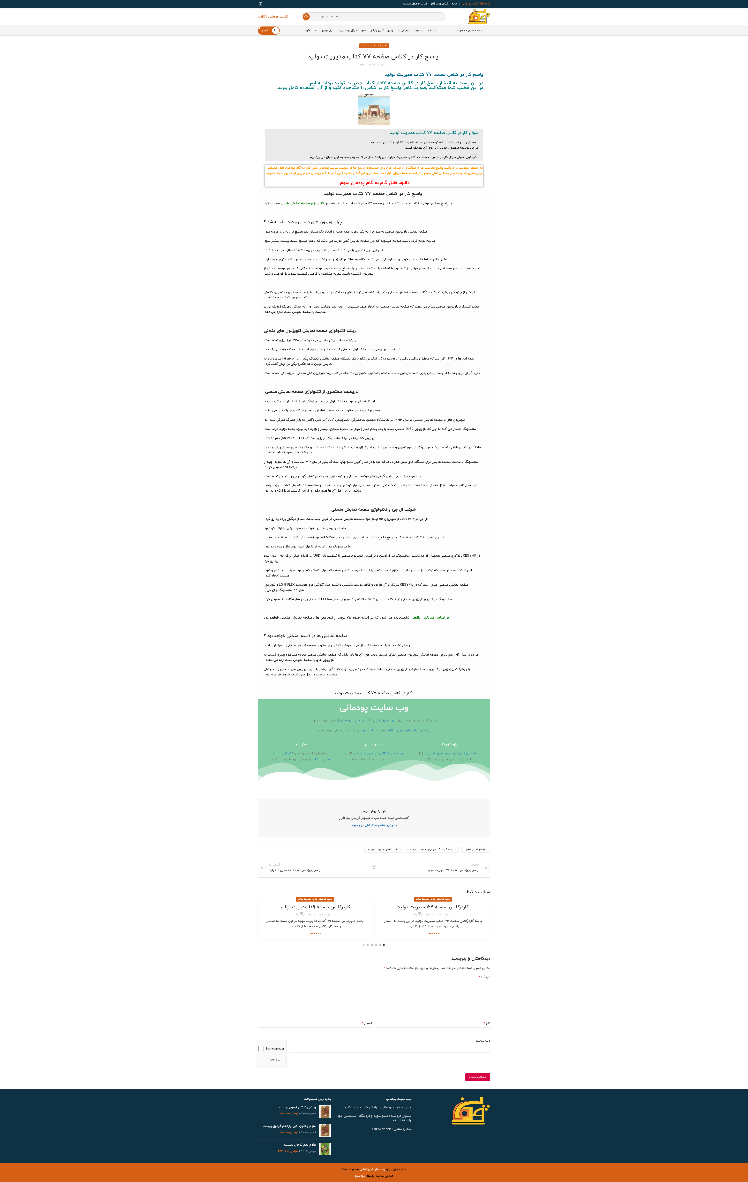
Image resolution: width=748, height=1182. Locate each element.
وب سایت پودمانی (353, 720)
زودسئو (360, 1176)
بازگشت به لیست (374, 867)
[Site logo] (479, 16)
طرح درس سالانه (399, 730)
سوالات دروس (368, 730)
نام (487, 1023)
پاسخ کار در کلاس (475, 849)
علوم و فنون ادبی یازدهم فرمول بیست (289, 1126)
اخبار (385, 45)
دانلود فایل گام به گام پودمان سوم (374, 183)
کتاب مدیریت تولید (371, 45)
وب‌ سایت (483, 1040)
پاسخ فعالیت (443, 899)
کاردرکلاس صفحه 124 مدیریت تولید (433, 907)
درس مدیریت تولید (384, 720)
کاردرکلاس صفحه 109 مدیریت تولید (315, 907)
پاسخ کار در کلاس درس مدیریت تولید (431, 849)
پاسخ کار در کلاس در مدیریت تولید (379, 753)
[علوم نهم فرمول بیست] (325, 1149)
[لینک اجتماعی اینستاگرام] (260, 4)
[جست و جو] (306, 16)
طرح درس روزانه (422, 730)
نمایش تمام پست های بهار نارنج (374, 825)
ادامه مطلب (433, 934)
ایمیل (367, 1023)
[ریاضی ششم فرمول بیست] (325, 1111)
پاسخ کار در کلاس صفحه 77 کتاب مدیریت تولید (373, 193)
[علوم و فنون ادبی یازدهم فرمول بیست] (325, 1130)
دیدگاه (484, 977)
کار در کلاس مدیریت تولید (383, 849)
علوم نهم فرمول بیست (300, 1145)
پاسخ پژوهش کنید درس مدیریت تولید (451, 753)
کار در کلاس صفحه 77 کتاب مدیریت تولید (373, 693)
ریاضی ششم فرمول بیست (297, 1107)
